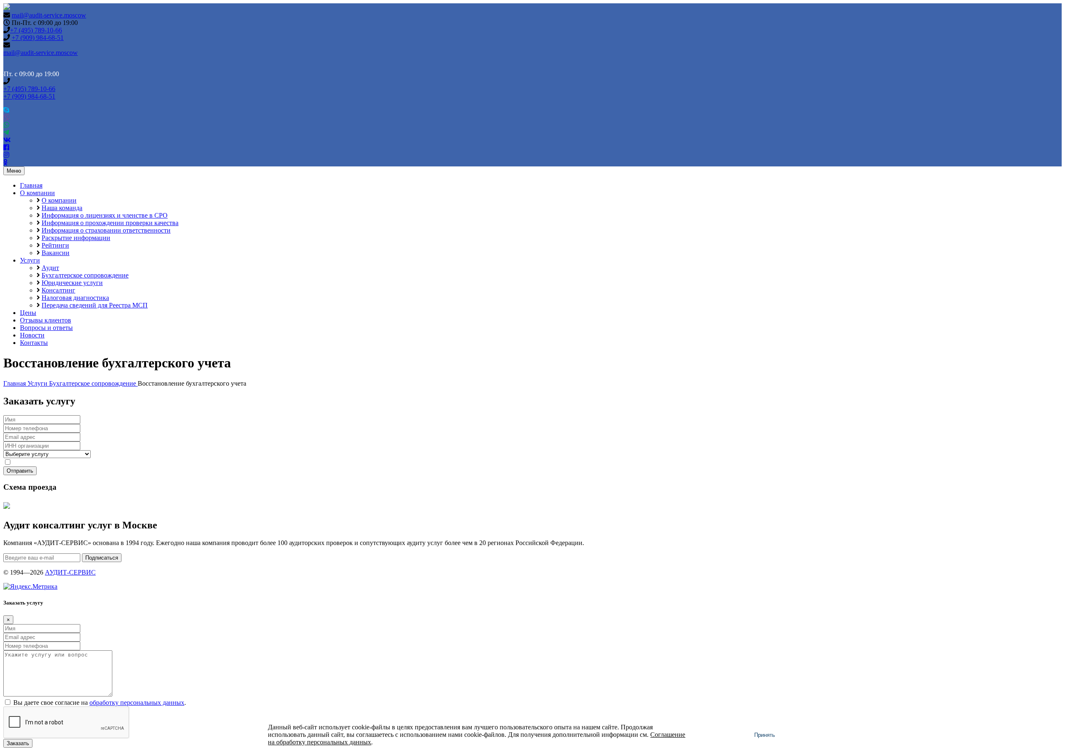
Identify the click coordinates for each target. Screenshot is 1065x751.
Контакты (34, 342)
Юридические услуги (72, 282)
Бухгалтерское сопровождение (85, 275)
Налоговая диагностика (75, 297)
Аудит (50, 267)
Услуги (30, 260)
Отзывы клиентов (45, 320)
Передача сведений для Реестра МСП (95, 305)
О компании (37, 192)
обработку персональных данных (136, 462)
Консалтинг (58, 290)
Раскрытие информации (76, 237)
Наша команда (62, 207)
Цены (28, 312)
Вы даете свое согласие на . (99, 462)
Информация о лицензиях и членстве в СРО (105, 215)
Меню (14, 171)
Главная (31, 185)
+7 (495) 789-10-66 (36, 30)
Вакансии (55, 252)
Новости (32, 335)
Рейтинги (55, 245)
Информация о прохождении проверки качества (110, 222)
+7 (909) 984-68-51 (38, 37)
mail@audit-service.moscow (49, 15)
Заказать (18, 743)
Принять (764, 735)
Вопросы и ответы (46, 327)
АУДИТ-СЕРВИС (70, 572)
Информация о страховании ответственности (106, 230)
